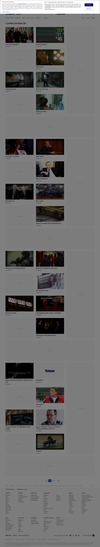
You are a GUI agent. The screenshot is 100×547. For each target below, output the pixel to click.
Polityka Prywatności (6, 11)
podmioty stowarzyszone (22, 3)
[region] (50, 7)
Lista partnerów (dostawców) (50, 9)
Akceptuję (89, 4)
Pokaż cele (89, 8)
